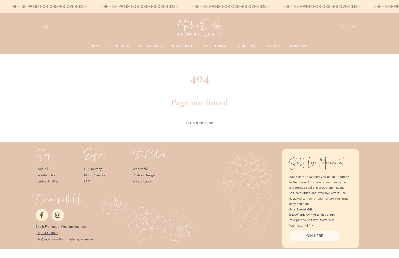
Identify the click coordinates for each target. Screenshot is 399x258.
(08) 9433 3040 (47, 233)
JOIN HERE (314, 236)
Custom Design (144, 175)
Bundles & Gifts (47, 181)
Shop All (42, 169)
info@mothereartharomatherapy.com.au (64, 239)
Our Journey (93, 169)
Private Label (142, 181)
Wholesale (140, 169)
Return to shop (199, 123)
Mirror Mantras (94, 175)
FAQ (87, 181)
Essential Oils (45, 175)
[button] (46, 27)
